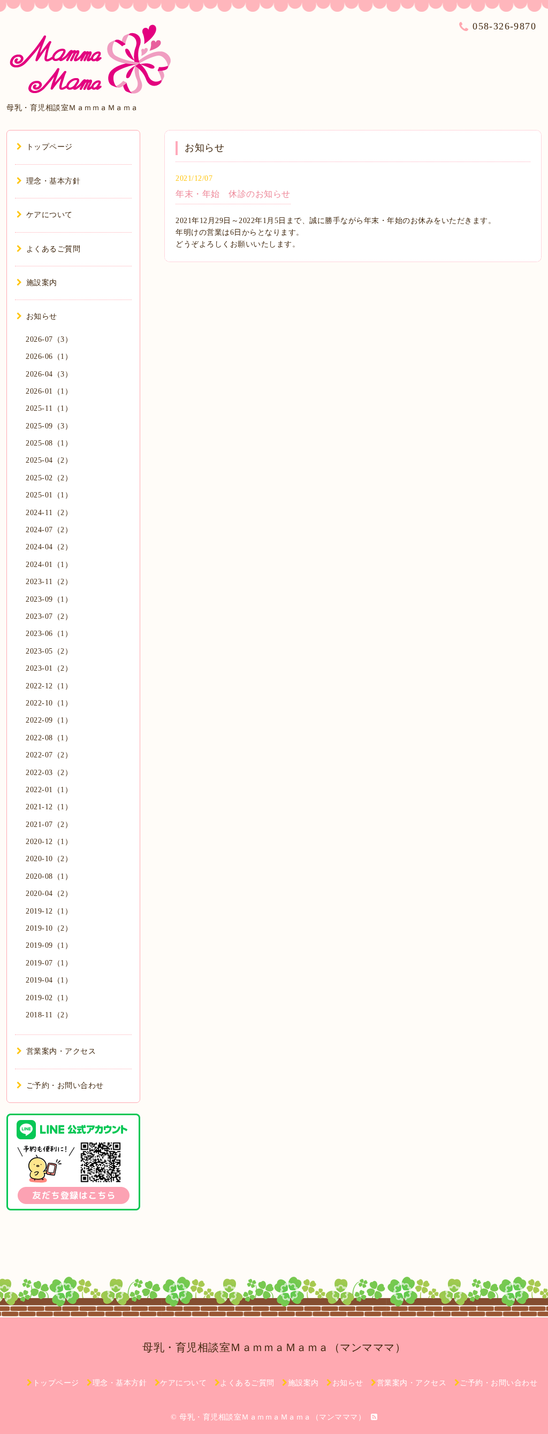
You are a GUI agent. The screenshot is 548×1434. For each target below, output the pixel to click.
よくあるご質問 (53, 249)
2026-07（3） (49, 339)
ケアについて (49, 215)
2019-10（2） (49, 928)
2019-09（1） (49, 945)
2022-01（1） (49, 790)
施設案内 (41, 283)
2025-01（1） (49, 495)
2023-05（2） (49, 651)
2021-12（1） (49, 807)
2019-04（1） (49, 980)
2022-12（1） (49, 686)
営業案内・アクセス (61, 1051)
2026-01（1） (49, 391)
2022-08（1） (49, 738)
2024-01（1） (49, 565)
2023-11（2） (49, 582)
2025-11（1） (49, 408)
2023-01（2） (49, 668)
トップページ (49, 147)
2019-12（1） (49, 911)
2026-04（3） (49, 374)
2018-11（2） (49, 1015)
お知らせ (41, 316)
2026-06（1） (49, 356)
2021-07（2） (49, 824)
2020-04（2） (49, 893)
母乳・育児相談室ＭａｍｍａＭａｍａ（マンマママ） (274, 1347)
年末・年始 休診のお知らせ (233, 193)
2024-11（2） (49, 513)
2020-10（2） (49, 859)
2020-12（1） (49, 842)
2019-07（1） (49, 963)
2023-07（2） (49, 616)
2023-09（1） (49, 599)
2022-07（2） (49, 755)
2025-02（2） (49, 478)
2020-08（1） (49, 876)
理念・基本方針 (53, 181)
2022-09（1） (49, 720)
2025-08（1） (49, 443)
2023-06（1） (49, 634)
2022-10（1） (49, 703)
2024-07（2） (49, 530)
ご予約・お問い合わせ (65, 1086)
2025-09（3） (49, 426)
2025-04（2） (49, 460)
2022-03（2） (49, 773)
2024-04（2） (49, 547)
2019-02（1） (49, 998)
